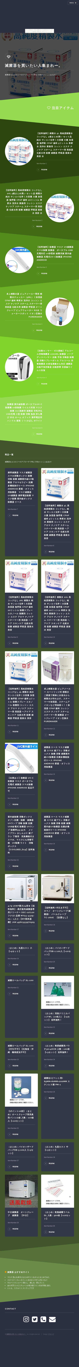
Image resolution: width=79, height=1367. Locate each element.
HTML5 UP (51, 1334)
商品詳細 (44, 169)
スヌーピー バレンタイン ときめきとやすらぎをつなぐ (27, 1280)
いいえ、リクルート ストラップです (20, 1288)
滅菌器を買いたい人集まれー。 (16, 1334)
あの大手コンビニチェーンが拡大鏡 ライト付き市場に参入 (29, 1285)
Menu (72, 3)
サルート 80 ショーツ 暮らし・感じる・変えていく (26, 1283)
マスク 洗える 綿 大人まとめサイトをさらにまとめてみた (28, 1277)
